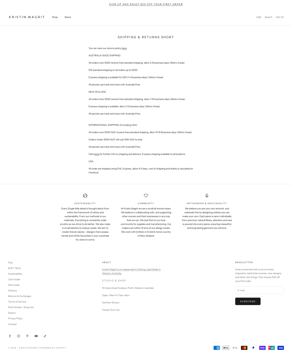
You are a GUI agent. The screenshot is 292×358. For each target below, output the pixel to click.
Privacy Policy (15, 318)
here (124, 48)
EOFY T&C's (14, 268)
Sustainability (15, 273)
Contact (12, 324)
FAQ (10, 262)
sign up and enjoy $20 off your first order (146, 4)
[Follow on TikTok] (45, 336)
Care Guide (14, 279)
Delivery (12, 290)
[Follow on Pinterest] (27, 336)
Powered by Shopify (52, 348)
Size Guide (14, 284)
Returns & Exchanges (19, 296)
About (67, 17)
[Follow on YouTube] (36, 336)
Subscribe (248, 301)
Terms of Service (17, 301)
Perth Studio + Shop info (21, 307)
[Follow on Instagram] (18, 336)
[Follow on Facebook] (9, 336)
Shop (55, 17)
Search (12, 312)
